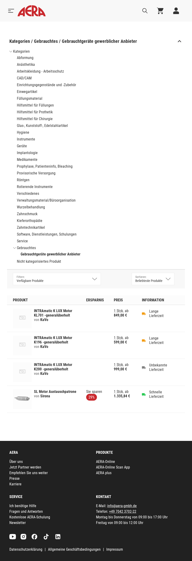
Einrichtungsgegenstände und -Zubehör (46, 85)
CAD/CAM (24, 78)
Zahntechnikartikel (31, 227)
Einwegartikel (27, 91)
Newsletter (17, 522)
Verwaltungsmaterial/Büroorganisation (46, 200)
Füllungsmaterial (29, 98)
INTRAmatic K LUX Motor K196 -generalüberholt (53, 340)
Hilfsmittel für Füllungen (35, 105)
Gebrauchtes (26, 248)
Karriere (15, 484)
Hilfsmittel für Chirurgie (35, 119)
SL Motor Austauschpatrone (55, 391)
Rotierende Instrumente (35, 187)
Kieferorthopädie (29, 220)
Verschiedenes (28, 193)
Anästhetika (26, 64)
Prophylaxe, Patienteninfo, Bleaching (45, 166)
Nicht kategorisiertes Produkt (39, 261)
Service (22, 241)
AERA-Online (105, 461)
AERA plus (103, 473)
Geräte (22, 146)
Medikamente (27, 159)
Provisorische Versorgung (36, 173)
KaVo (44, 319)
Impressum (114, 549)
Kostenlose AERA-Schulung (29, 517)
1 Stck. (119, 311)
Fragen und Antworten (26, 511)
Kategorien (21, 51)
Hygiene (23, 132)
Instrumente (26, 139)
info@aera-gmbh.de (122, 506)
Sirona (45, 396)
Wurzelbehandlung (31, 207)
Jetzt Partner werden (25, 467)
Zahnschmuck (27, 214)
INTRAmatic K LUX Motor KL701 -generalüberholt (53, 313)
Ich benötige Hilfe (22, 506)
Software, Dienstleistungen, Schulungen (47, 234)
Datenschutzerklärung (25, 549)
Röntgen (23, 180)
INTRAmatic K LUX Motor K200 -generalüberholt (53, 366)
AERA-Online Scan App (113, 467)
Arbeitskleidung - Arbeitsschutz (40, 71)
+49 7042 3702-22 (122, 511)
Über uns (16, 461)
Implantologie (27, 153)
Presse (14, 478)
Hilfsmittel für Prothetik (35, 112)
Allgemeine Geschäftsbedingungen (74, 549)
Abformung (25, 57)
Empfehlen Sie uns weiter (28, 473)
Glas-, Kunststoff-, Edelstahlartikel (42, 125)
